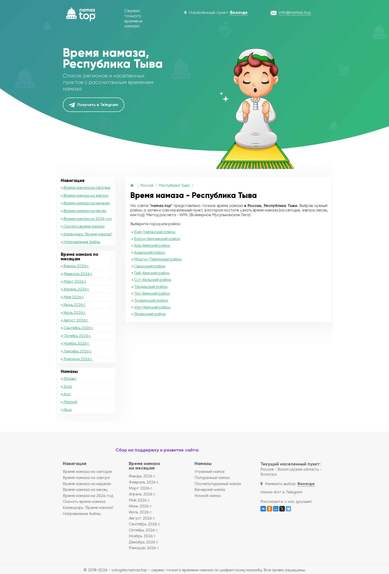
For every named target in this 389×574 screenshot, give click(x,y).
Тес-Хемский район (152, 293)
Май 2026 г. (73, 297)
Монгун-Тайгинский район (157, 259)
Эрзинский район (150, 314)
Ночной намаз (207, 495)
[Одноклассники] (269, 508)
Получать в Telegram (97, 104)
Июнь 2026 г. (74, 304)
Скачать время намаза (83, 226)
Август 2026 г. (75, 320)
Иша (67, 409)
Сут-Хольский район (152, 279)
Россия (146, 185)
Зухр (67, 386)
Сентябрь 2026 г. (78, 328)
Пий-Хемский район (152, 273)
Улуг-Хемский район (152, 307)
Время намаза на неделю (86, 203)
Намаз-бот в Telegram (281, 492)
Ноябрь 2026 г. (76, 343)
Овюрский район (149, 266)
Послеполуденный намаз (217, 483)
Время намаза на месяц (84, 211)
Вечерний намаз (209, 489)
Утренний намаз (209, 471)
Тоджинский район (151, 300)
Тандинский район (150, 286)
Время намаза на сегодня (86, 187)
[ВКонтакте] (263, 508)
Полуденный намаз (212, 477)
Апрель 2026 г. (76, 289)
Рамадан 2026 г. (77, 359)
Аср (67, 394)
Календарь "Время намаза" (87, 234)
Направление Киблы (81, 242)
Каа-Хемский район (152, 245)
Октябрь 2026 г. (77, 336)
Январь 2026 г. (76, 266)
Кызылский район (149, 252)
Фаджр (69, 378)
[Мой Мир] (275, 508)
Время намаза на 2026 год (87, 218)
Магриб (70, 402)
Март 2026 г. (74, 281)
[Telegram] (288, 508)
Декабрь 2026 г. (77, 351)
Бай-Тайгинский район (154, 232)
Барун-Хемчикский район (157, 238)
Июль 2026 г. (74, 312)
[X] (282, 508)
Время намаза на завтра (85, 195)
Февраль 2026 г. (77, 274)
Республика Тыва (174, 185)
